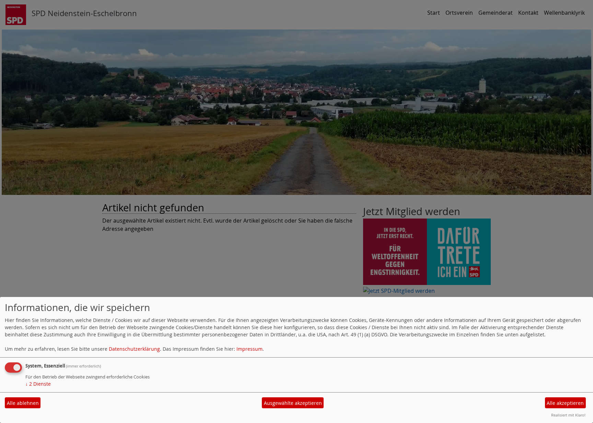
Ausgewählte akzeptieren (293, 403)
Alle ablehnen (23, 403)
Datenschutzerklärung (134, 349)
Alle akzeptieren (565, 403)
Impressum (249, 349)
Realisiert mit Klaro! (568, 415)
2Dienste (38, 384)
